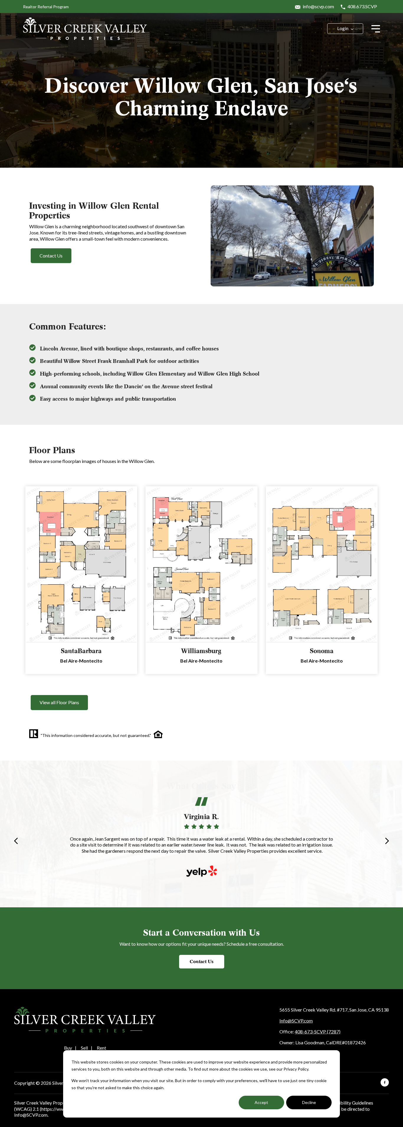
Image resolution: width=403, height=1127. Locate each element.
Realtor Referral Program (46, 6)
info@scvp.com (318, 6)
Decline (309, 1102)
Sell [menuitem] (84, 1048)
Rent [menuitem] (101, 1048)
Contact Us (202, 962)
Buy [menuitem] (68, 1048)
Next (387, 841)
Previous (16, 841)
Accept (261, 1102)
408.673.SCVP (362, 6)
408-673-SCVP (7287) (317, 1031)
